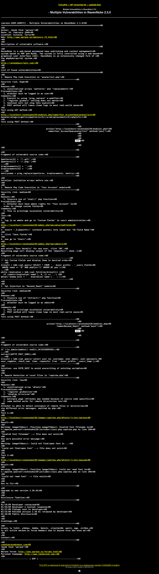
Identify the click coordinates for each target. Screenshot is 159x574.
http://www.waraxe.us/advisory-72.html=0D (32, 37)
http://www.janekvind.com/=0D (42, 554)
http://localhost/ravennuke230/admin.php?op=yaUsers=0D (34, 244)
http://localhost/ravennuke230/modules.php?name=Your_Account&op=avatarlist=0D (48, 115)
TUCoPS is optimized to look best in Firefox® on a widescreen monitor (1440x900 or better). (79, 565)
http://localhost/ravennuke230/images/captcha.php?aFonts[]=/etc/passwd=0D (45, 460)
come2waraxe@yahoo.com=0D (16, 544)
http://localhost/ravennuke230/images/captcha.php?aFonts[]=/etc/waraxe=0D (45, 418)
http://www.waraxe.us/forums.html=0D (40, 551)
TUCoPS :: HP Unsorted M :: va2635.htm (79, 5)
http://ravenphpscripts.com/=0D (19, 63)
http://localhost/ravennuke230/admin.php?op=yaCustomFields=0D (38, 225)
